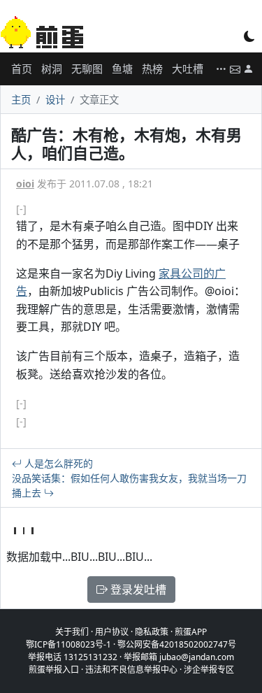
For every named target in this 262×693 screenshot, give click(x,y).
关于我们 (72, 632)
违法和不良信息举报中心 (131, 670)
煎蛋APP (191, 632)
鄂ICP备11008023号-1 (68, 644)
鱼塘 (122, 69)
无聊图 (87, 69)
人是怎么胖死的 (57, 463)
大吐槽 (187, 69)
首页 (21, 69)
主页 (21, 99)
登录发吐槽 (137, 589)
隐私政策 (151, 632)
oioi (25, 183)
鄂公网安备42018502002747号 (176, 644)
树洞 (51, 69)
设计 (55, 99)
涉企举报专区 (209, 670)
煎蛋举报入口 (54, 670)
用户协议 (112, 632)
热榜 (152, 69)
